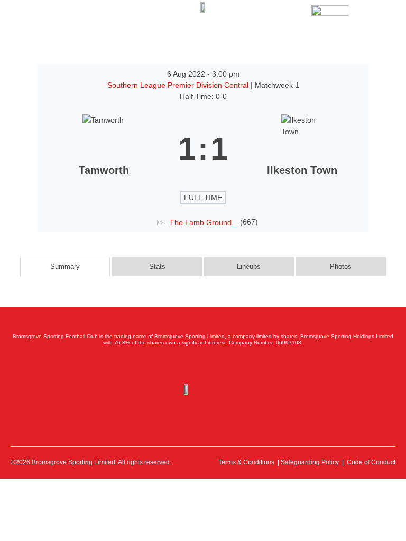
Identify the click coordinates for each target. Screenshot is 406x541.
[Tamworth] (103, 149)
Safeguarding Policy (310, 462)
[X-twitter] (179, 365)
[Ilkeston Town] (302, 149)
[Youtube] (226, 365)
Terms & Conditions (246, 462)
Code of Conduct (371, 462)
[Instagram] (203, 365)
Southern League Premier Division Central (179, 85)
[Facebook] (156, 365)
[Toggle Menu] (31, 16)
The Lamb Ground (201, 222)
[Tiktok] (249, 365)
